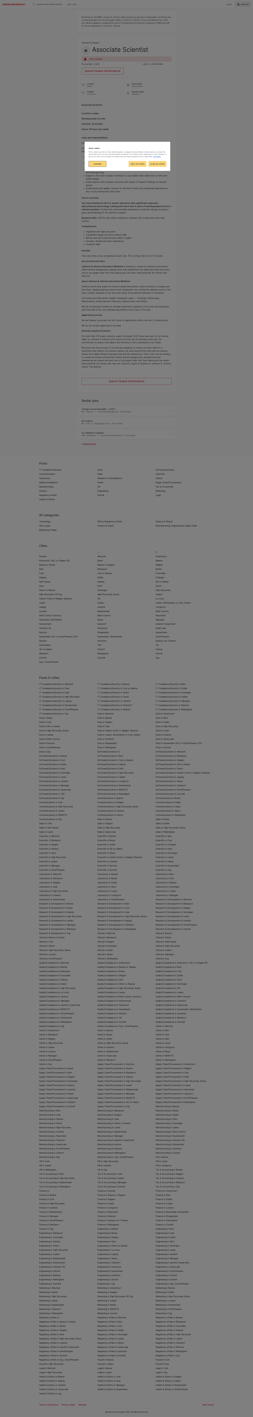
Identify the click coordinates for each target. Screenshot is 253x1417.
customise (97, 164)
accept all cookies (157, 164)
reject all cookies (137, 164)
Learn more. (157, 156)
